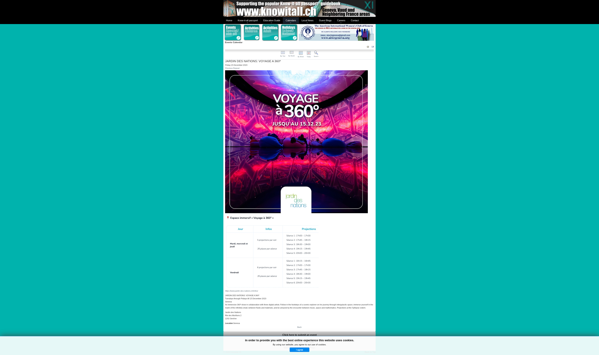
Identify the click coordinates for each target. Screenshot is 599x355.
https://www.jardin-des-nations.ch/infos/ (241, 291)
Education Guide (271, 20)
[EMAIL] (372, 46)
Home (229, 20)
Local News (308, 20)
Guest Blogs (325, 20)
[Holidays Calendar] (289, 32)
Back (299, 327)
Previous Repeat (232, 68)
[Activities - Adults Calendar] (270, 32)
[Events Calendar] (232, 32)
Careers (341, 20)
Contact (355, 20)
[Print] (368, 46)
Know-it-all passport (248, 20)
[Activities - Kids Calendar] (251, 33)
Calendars (291, 20)
